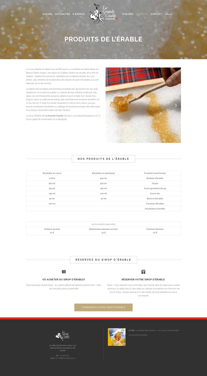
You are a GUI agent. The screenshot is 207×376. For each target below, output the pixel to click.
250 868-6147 (64, 356)
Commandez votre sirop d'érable (103, 307)
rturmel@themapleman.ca (65, 358)
